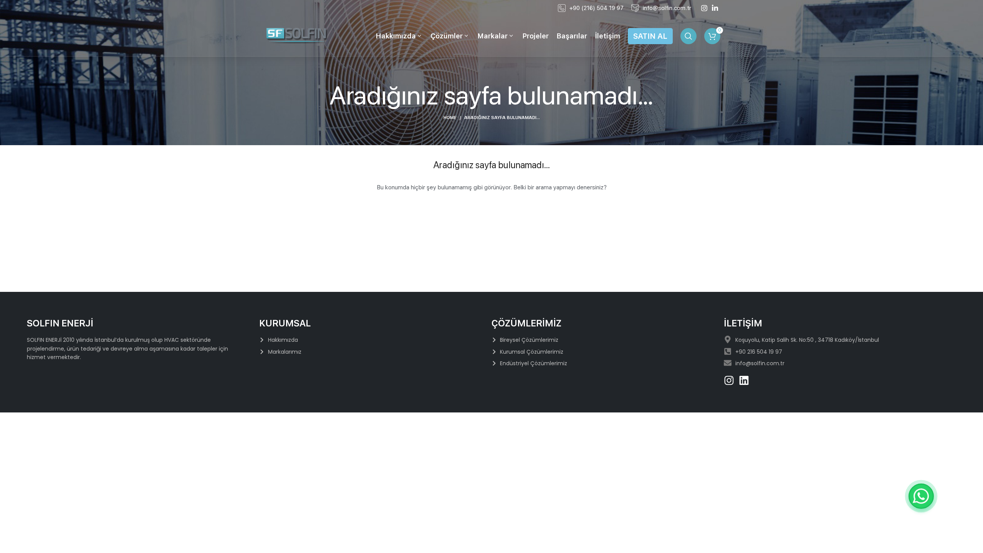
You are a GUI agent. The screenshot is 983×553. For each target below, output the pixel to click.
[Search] (688, 36)
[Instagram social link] (704, 8)
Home (450, 117)
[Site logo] (297, 35)
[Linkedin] (744, 380)
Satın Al (650, 36)
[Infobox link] (591, 8)
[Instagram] (729, 380)
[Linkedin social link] (715, 8)
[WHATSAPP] (921, 496)
